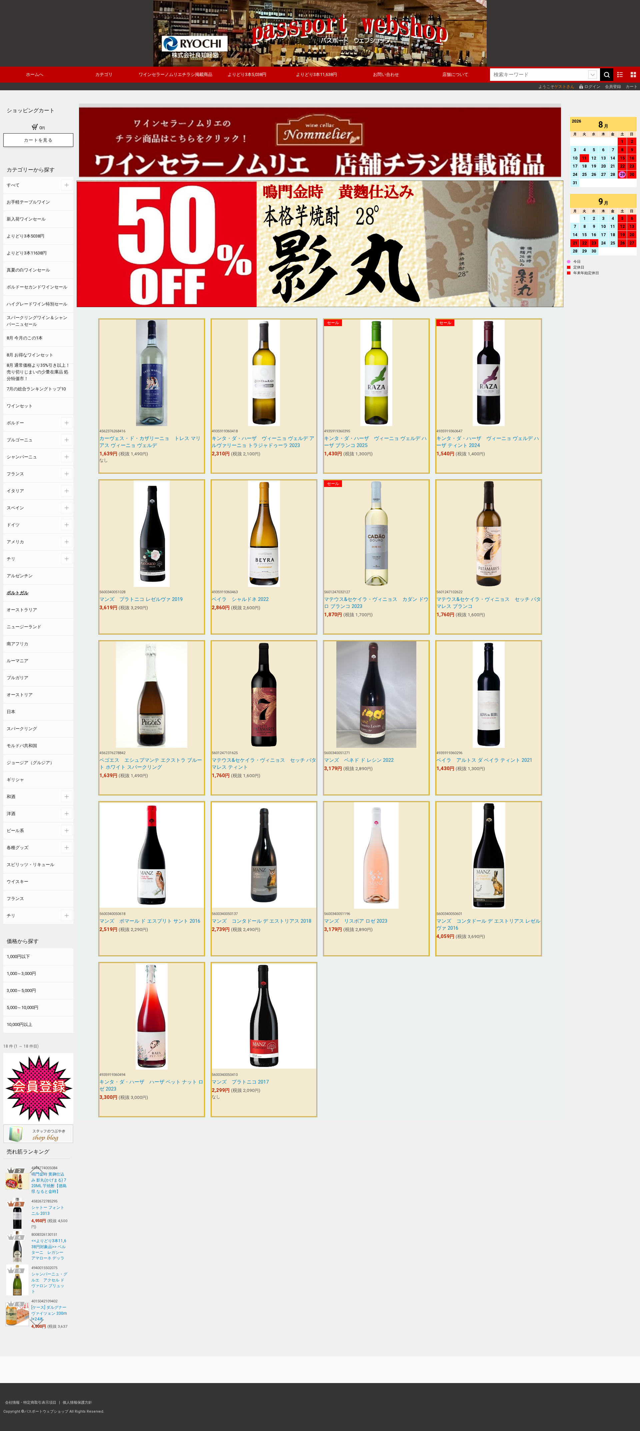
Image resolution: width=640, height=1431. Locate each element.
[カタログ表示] (633, 74)
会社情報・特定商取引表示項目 (31, 1402)
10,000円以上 (19, 1024)
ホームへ (34, 74)
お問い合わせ (386, 74)
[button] (36, 1169)
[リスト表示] (620, 74)
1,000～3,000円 (21, 973)
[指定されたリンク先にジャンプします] (320, 303)
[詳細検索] (592, 74)
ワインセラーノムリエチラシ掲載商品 (175, 74)
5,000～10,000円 (22, 1007)
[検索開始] (606, 74)
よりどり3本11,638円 (316, 74)
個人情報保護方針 (77, 1402)
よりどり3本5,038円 (247, 74)
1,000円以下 (18, 956)
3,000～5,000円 (21, 990)
